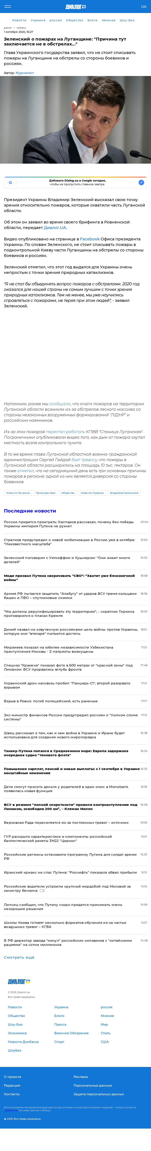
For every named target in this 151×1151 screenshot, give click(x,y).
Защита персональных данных (99, 1094)
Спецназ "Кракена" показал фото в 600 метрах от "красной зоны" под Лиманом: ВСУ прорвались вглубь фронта (68, 667)
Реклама (81, 1077)
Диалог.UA (55, 227)
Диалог (8, 28)
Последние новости (30, 511)
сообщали (60, 403)
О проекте (12, 1077)
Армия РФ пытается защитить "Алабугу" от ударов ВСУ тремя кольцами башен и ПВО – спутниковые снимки (70, 596)
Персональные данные (93, 1085)
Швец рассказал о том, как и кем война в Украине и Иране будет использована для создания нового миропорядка (64, 735)
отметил (25, 470)
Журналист (25, 73)
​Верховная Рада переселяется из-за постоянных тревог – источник (66, 823)
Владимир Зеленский (124, 492)
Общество (68, 492)
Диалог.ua (11, 1110)
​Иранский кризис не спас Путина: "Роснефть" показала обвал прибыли (70, 872)
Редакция (12, 1085)
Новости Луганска (18, 492)
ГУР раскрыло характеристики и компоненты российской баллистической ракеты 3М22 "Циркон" (58, 839)
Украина (21, 28)
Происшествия (45, 492)
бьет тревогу (84, 459)
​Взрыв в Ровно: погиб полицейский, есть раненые (51, 701)
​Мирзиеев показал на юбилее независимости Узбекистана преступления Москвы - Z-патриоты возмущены (58, 649)
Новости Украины (92, 492)
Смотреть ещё (19, 957)
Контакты (12, 1094)
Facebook (90, 239)
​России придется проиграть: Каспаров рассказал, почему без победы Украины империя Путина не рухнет (69, 524)
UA (143, 7)
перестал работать (65, 431)
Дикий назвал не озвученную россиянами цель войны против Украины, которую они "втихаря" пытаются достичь (71, 631)
